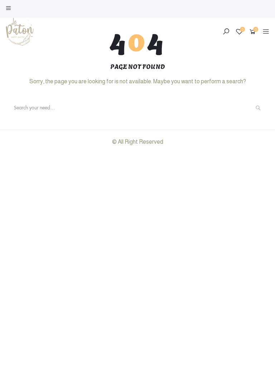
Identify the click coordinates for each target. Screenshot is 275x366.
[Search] (258, 108)
